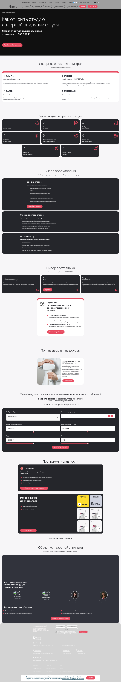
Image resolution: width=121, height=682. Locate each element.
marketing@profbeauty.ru (68, 645)
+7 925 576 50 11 (80, 653)
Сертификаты (59, 6)
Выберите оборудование (13, 412)
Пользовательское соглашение (68, 674)
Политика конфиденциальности (68, 671)
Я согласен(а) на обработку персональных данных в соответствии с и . (67, 632)
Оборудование (26, 2)
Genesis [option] (12, 416)
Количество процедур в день (69, 412)
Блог (61, 665)
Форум (83, 6)
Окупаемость (72, 6)
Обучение (47, 6)
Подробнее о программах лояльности (60, 538)
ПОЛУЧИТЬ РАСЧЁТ (60, 447)
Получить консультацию (60, 618)
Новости (64, 2)
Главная (4, 12)
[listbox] (33, 417)
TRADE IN (26, 6)
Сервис (34, 2)
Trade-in (48, 665)
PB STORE (93, 6)
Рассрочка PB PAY (51, 668)
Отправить (83, 632)
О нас (50, 2)
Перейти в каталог (35, 206)
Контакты (48, 674)
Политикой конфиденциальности (73, 678)
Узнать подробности (56, 332)
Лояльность (42, 2)
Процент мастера (66, 436)
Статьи (57, 2)
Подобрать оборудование (12, 45)
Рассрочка (37, 6)
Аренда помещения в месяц (14, 424)
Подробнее (47, 290)
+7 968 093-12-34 (83, 2)
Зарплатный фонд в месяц (68, 424)
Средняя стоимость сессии (14, 436)
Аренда (71, 2)
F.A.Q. (61, 668)
